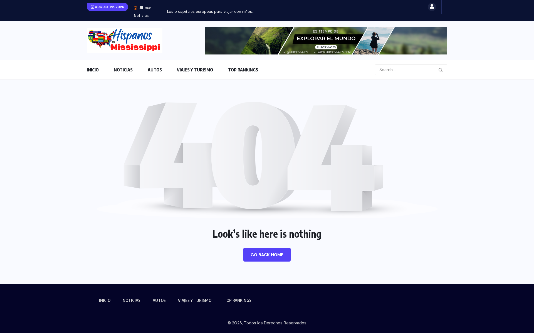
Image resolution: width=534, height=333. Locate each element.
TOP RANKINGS (243, 70)
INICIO (93, 70)
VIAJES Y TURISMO (195, 70)
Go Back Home (267, 255)
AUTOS (155, 70)
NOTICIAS (123, 70)
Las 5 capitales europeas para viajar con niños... (210, 11)
